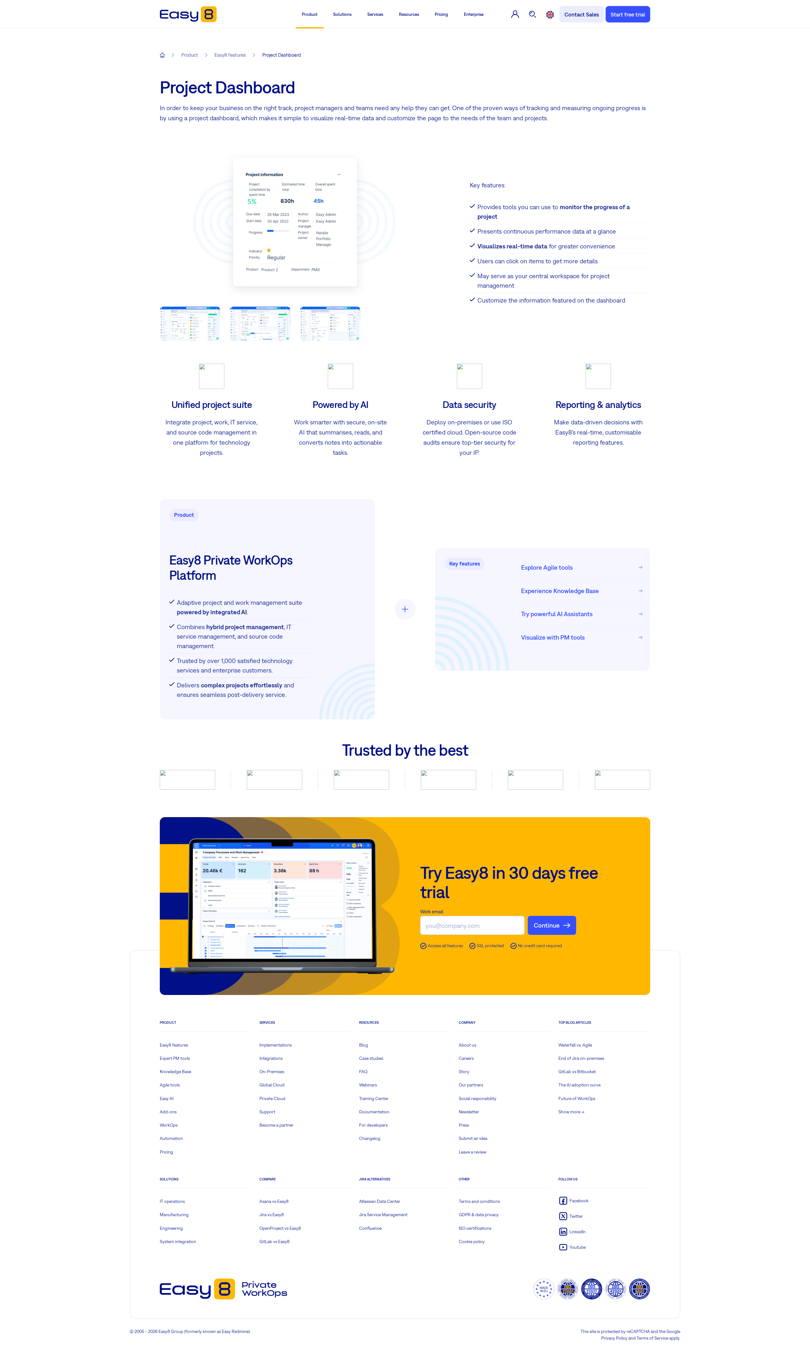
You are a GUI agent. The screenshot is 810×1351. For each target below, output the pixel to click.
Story (464, 1071)
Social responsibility (477, 1098)
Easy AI (166, 1098)
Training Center (374, 1098)
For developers (373, 1125)
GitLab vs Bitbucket (577, 1071)
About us (467, 1045)
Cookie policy (472, 1241)
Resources (409, 14)
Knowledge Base (175, 1071)
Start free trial (628, 14)
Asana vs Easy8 (274, 1201)
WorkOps (169, 1125)
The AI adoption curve (579, 1084)
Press (464, 1125)
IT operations (172, 1201)
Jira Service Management (383, 1214)
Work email (431, 911)
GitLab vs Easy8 (274, 1241)
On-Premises (271, 1071)
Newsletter (469, 1111)
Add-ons (168, 1111)
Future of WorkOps (576, 1098)
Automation (171, 1138)
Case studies (371, 1058)
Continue (547, 925)
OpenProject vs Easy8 (280, 1228)
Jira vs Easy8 (271, 1214)
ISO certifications (475, 1228)
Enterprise (473, 14)
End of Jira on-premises (581, 1058)
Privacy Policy (614, 1338)
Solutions (342, 14)
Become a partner (276, 1125)
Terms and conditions (479, 1201)
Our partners (471, 1084)
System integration (178, 1241)
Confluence (370, 1228)
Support (267, 1111)
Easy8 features (174, 1045)
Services (375, 14)
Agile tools (170, 1084)
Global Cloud (271, 1084)
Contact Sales (581, 14)
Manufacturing (174, 1214)
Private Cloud (272, 1098)
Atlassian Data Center (379, 1201)
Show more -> (571, 1111)
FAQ (363, 1071)
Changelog (369, 1138)
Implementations (275, 1045)
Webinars (368, 1084)
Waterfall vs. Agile (575, 1045)
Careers (466, 1058)
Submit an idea (473, 1138)
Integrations (271, 1058)
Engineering (171, 1228)
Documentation (374, 1111)
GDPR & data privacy (479, 1214)
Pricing (441, 14)
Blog (363, 1045)
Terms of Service (652, 1338)
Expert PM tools (175, 1058)
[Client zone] (515, 14)
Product (309, 14)
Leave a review (472, 1151)
